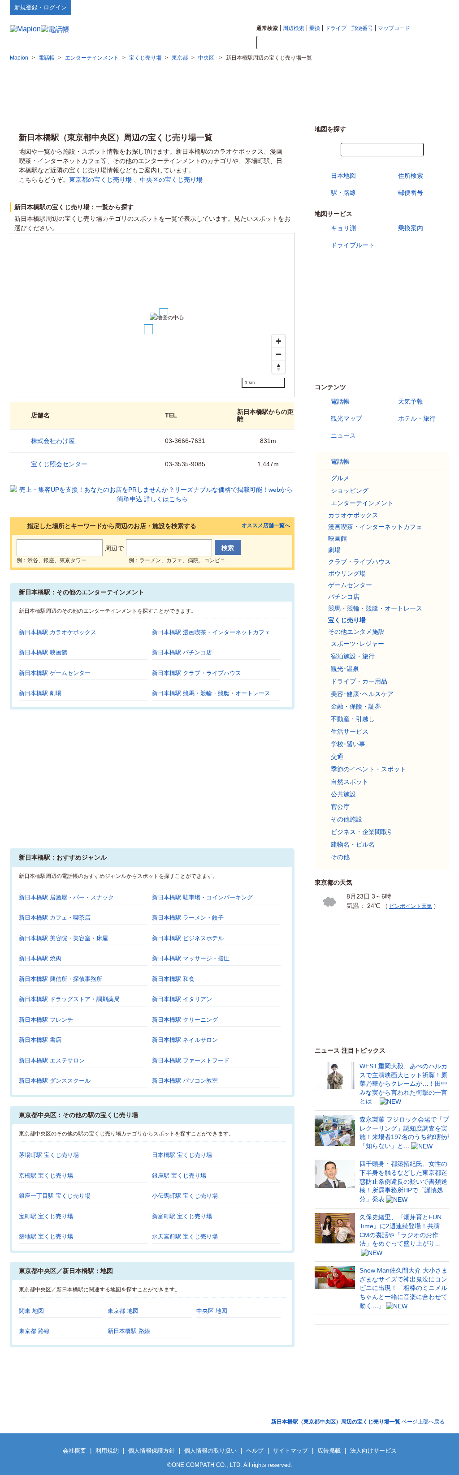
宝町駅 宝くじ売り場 (46, 1216)
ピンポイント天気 (410, 906)
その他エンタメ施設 (356, 631)
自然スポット (349, 781)
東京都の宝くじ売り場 (100, 179)
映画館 (337, 538)
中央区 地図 (211, 1310)
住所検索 (410, 175)
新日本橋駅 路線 (129, 1331)
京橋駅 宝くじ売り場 (46, 1175)
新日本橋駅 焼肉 (40, 958)
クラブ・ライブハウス (359, 561)
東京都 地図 (123, 1310)
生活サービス (349, 731)
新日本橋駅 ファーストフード (191, 1060)
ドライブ (335, 28)
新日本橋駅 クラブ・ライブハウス (196, 673)
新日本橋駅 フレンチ (46, 1019)
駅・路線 (343, 192)
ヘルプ (406, 7)
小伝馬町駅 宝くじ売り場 (185, 1195)
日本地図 (343, 175)
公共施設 (343, 794)
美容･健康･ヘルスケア (362, 693)
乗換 (314, 28)
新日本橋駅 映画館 (43, 652)
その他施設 (346, 819)
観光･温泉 (345, 668)
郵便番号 (362, 28)
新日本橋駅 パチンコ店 (182, 652)
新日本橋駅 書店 (40, 1039)
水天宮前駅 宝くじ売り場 (185, 1236)
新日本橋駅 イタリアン (182, 999)
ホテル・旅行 (417, 418)
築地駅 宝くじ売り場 (46, 1236)
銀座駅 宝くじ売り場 (179, 1175)
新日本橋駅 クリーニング (185, 1019)
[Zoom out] (278, 354)
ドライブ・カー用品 (359, 681)
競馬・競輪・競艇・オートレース (375, 608)
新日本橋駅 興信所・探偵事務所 (60, 979)
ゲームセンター (350, 585)
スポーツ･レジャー (357, 643)
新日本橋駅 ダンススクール (55, 1080)
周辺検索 (293, 28)
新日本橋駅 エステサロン (52, 1060)
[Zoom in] (278, 341)
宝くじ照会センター (59, 464)
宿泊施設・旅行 (353, 656)
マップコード (394, 28)
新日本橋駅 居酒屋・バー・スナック (66, 897)
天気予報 (410, 401)
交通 (337, 756)
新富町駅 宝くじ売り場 (182, 1216)
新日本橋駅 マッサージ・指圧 (191, 958)
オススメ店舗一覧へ (266, 526)
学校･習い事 (348, 744)
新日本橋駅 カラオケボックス (57, 632)
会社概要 (74, 1450)
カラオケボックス (353, 515)
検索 (435, 43)
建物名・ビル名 (353, 844)
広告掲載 (329, 1450)
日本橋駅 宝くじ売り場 (182, 1155)
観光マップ (346, 418)
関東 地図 (31, 1310)
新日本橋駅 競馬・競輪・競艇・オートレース (211, 693)
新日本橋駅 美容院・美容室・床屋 (63, 938)
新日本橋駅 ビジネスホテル (188, 938)
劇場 (334, 550)
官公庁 (340, 806)
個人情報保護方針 (151, 1450)
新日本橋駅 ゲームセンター (55, 673)
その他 (340, 856)
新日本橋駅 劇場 (40, 693)
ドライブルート (353, 245)
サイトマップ (434, 7)
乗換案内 (410, 228)
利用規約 (107, 1450)
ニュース (343, 435)
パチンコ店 (343, 596)
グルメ (340, 478)
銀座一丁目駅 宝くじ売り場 (55, 1195)
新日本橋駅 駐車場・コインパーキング (202, 897)
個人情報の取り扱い (210, 1450)
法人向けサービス (373, 1450)
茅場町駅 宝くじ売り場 (49, 1155)
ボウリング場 (347, 573)
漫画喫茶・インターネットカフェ (375, 526)
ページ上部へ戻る (358, 1422)
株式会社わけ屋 (53, 440)
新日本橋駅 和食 (173, 979)
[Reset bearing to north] (278, 367)
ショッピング (349, 490)
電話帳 (340, 401)
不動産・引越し (353, 718)
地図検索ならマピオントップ (361, 7)
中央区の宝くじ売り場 (171, 179)
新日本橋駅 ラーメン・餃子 (188, 917)
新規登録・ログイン (40, 7)
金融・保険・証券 (356, 706)
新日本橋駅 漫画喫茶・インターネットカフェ (211, 632)
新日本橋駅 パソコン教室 (185, 1080)
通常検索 (267, 28)
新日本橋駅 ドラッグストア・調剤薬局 (69, 999)
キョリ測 (343, 228)
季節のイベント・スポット (368, 769)
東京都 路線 (34, 1331)
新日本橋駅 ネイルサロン (185, 1039)
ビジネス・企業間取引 (362, 831)
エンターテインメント (362, 503)
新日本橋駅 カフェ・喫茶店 (55, 917)
